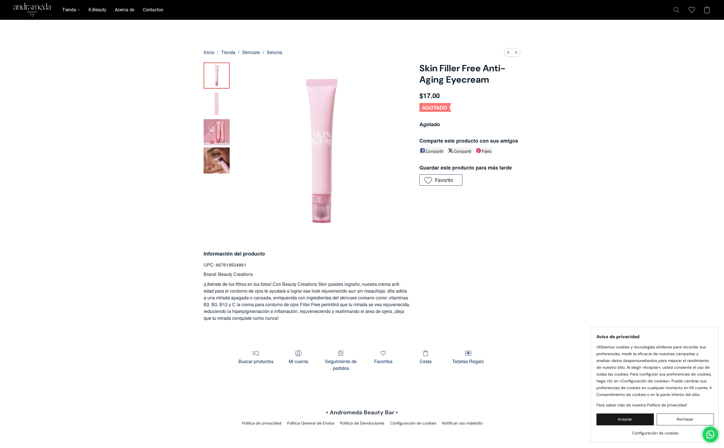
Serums (274, 52)
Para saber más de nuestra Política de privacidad (641, 405)
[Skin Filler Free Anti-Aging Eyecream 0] (217, 76)
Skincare (251, 52)
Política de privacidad (261, 423)
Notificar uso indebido (462, 423)
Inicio (209, 52)
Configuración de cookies (413, 423)
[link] (655, 430)
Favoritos (383, 361)
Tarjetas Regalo (468, 361)
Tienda (69, 9)
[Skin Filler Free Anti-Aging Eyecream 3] (217, 160)
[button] (32, 10)
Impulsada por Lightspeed (362, 432)
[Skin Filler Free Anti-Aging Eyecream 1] (217, 104)
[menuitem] (508, 52)
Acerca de (124, 9)
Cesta (426, 361)
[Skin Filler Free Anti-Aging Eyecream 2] (217, 132)
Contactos (153, 9)
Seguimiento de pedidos (341, 364)
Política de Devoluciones (362, 423)
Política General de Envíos (310, 423)
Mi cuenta (298, 361)
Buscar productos (255, 361)
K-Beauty (97, 9)
